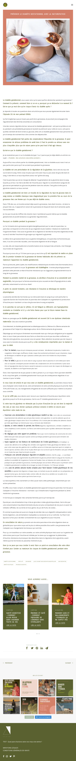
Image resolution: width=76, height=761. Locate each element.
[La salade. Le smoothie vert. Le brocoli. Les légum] (29, 705)
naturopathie (62, 561)
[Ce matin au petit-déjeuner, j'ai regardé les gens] (11, 705)
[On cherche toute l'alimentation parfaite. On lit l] (64, 687)
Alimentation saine (12, 591)
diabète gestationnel (10, 561)
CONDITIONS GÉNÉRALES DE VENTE (16, 750)
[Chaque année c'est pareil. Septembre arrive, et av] (11, 687)
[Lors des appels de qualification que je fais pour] (46, 687)
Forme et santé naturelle (10, 594)
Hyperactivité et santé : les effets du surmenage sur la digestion (62, 617)
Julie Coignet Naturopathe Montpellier (45, 561)
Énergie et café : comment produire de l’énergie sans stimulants (13, 617)
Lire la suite (11, 625)
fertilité (20, 561)
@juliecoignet (38, 675)
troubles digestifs (21, 564)
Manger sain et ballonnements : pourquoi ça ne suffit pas (38, 616)
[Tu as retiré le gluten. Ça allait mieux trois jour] (46, 705)
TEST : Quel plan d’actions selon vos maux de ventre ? (22, 742)
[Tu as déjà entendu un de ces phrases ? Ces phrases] (64, 705)
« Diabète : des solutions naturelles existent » (24, 158)
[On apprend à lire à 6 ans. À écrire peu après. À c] (29, 687)
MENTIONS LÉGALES (10, 748)
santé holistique (8, 564)
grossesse (28, 561)
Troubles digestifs (11, 588)
